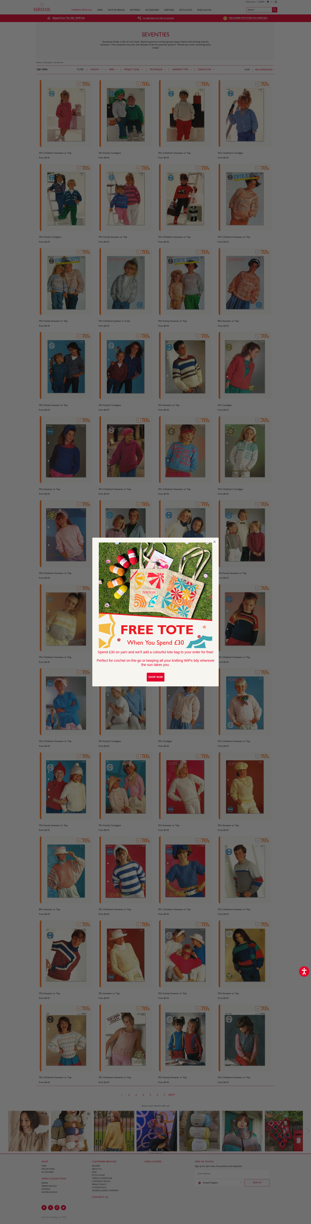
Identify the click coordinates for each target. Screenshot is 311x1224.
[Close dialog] (214, 542)
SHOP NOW (155, 677)
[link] (155, 595)
